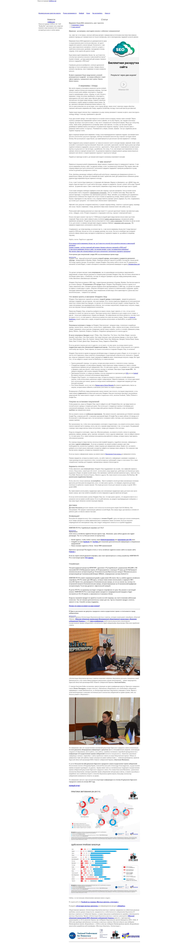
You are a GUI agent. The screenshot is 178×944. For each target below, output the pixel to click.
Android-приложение (108, 539)
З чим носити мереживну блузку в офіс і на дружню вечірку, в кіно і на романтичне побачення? (99, 249)
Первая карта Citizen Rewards (104, 385)
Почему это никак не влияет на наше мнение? (84, 606)
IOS (127, 373)
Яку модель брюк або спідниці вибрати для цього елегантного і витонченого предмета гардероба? (100, 251)
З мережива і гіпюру (77, 25)
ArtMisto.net (52, 1)
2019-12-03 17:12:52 (72, 257)
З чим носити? (75, 27)
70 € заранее (89, 558)
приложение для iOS (125, 539)
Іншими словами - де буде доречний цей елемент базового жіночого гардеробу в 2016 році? (97, 247)
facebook (86, 542)
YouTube (95, 542)
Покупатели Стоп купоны (113, 454)
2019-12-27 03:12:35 (72, 530)
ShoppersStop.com (134, 264)
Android (135, 373)
